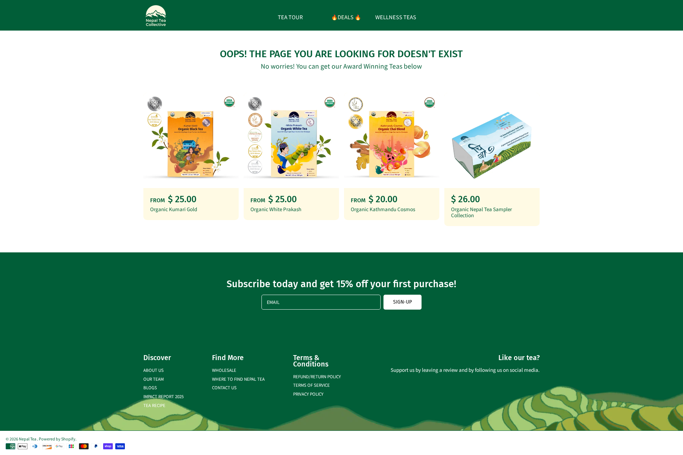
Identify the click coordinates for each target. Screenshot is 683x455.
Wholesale (224, 370)
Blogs (150, 387)
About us (153, 370)
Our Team (153, 379)
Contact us (224, 387)
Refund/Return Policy (317, 376)
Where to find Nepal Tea (238, 379)
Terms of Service (311, 385)
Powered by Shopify (57, 438)
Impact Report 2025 (163, 396)
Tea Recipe (154, 405)
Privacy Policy (308, 394)
